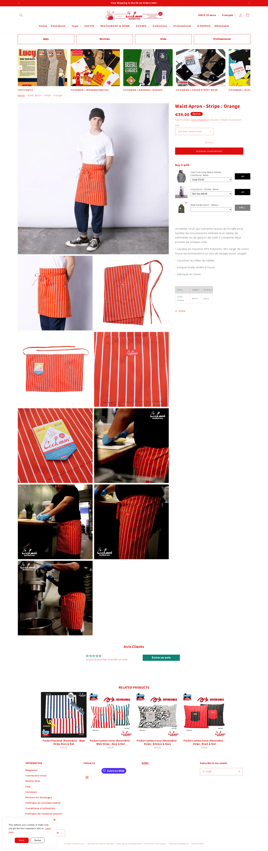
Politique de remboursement (44, 813)
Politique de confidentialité (42, 802)
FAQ (27, 786)
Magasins (31, 770)
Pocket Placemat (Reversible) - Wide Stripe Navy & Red (64, 742)
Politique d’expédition (178, 843)
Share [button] (182, 310)
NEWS (145, 763)
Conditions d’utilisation (155, 843)
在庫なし (242, 207)
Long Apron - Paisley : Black (205, 189)
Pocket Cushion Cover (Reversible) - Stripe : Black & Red (204, 742)
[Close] (54, 819)
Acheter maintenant (209, 151)
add (242, 176)
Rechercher (32, 781)
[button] (21, 15)
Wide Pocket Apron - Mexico (205, 205)
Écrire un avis (161, 658)
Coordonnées (198, 843)
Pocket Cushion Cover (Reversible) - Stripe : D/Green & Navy (157, 742)
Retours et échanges (38, 797)
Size (177, 125)
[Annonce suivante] (249, 3)
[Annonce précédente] (18, 3)
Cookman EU (78, 844)
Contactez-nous (36, 775)
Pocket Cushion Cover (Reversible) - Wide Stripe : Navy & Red (110, 742)
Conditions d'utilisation (40, 808)
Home (21, 95)
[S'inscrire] (239, 771)
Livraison (31, 791)
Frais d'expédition (200, 120)
